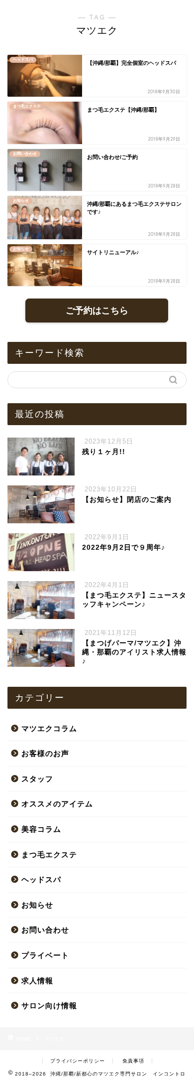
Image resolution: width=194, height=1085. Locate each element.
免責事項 (133, 1061)
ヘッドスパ (41, 879)
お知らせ (37, 905)
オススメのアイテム (57, 803)
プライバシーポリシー (77, 1061)
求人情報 (37, 980)
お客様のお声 (45, 753)
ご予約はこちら (97, 310)
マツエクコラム (49, 728)
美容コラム (41, 829)
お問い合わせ (45, 930)
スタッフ (37, 779)
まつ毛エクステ (49, 854)
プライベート (45, 955)
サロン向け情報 (49, 1005)
